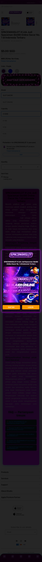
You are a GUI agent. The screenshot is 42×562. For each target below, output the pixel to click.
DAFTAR (11, 307)
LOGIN (30, 307)
